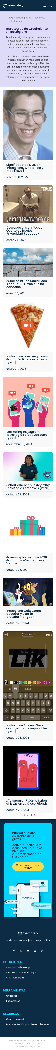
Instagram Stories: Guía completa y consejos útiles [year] (27, 728)
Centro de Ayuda (15, 1019)
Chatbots (11, 995)
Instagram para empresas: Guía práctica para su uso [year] (27, 359)
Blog (10, 17)
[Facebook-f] (14, 951)
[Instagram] (21, 951)
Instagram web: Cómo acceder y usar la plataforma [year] (23, 614)
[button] (45, 6)
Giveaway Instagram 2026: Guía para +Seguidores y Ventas (27, 560)
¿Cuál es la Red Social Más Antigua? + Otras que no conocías (26, 284)
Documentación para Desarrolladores (27, 1024)
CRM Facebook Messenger (21, 972)
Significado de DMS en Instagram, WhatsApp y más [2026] (24, 168)
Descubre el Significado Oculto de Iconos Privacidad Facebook (24, 230)
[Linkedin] (35, 951)
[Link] (42, 951)
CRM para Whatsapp (18, 967)
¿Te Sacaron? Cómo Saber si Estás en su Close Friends (27, 802)
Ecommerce (13, 1001)
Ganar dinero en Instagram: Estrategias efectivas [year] (28, 486)
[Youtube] (28, 951)
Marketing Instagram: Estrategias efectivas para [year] (26, 435)
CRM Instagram (15, 977)
